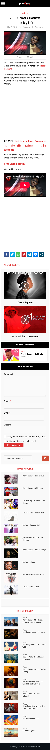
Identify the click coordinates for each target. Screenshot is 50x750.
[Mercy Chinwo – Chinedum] (13, 491)
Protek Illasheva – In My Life (32, 354)
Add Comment (24, 27)
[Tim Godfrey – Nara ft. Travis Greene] (13, 504)
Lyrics (24, 618)
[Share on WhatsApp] (18, 254)
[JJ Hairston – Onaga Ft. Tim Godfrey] (13, 541)
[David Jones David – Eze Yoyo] (13, 634)
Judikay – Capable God (31, 525)
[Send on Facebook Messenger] (35, 254)
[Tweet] (12, 254)
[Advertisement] (25, 113)
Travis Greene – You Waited (33, 512)
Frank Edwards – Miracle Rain (33, 574)
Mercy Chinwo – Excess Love (33, 476)
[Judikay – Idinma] (13, 565)
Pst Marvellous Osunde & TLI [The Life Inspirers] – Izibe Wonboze (25, 145)
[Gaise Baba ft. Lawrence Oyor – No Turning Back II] (13, 708)
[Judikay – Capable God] (13, 528)
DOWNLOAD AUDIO (14, 164)
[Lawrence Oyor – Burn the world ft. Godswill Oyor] (13, 683)
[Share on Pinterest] (24, 254)
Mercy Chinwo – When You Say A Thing (34, 670)
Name (7, 401)
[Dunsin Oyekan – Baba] (13, 720)
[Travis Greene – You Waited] (13, 516)
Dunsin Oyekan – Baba (30, 718)
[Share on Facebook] (6, 254)
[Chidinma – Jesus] (13, 732)
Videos (25, 13)
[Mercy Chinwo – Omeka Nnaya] (13, 553)
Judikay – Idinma (28, 562)
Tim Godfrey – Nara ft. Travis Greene (33, 501)
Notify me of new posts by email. (21, 441)
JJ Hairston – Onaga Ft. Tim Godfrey (32, 538)
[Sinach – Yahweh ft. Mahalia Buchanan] (13, 658)
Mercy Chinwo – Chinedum (32, 488)
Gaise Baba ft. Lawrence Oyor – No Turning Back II (33, 707)
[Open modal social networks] (41, 254)
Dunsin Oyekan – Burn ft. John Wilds (34, 645)
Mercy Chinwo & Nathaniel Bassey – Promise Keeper (32, 621)
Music (23, 351)
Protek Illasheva (12, 265)
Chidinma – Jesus (28, 730)
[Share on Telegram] (29, 254)
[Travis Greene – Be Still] (13, 590)
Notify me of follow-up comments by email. (26, 436)
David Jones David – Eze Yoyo (33, 632)
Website (7, 424)
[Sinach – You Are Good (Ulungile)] (13, 695)
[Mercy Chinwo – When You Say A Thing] (13, 671)
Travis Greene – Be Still (31, 586)
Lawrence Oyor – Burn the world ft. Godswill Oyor (32, 682)
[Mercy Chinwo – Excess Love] (13, 479)
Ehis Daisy (39, 27)
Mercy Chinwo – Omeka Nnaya (34, 549)
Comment (8, 374)
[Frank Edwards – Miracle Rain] (13, 578)
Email (7, 412)
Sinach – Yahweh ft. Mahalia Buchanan (33, 658)
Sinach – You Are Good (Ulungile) (31, 694)
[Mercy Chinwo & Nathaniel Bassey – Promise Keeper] (13, 621)
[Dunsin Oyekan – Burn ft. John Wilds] (13, 646)
